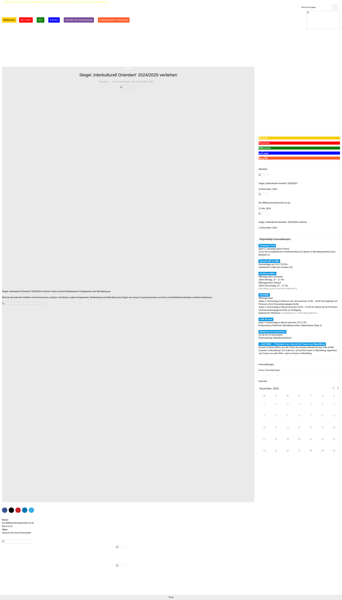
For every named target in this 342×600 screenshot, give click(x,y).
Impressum (235, 552)
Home (165, 51)
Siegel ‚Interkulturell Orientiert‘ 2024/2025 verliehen (283, 222)
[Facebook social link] (324, 2)
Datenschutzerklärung (240, 557)
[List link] (57, 567)
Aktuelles (175, 51)
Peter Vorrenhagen (122, 82)
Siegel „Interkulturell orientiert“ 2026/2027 (278, 183)
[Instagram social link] (330, 2)
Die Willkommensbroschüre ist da (274, 203)
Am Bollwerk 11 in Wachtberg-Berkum (299, 313)
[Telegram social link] (31, 510)
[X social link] (327, 2)
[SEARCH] (335, 7)
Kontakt (233, 562)
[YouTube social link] (333, 2)
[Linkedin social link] (24, 510)
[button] (260, 121)
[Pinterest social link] (337, 2)
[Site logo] (323, 20)
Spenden (234, 547)
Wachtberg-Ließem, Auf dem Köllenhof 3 (278, 288)
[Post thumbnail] (264, 177)
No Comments (142, 560)
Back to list (7, 526)
